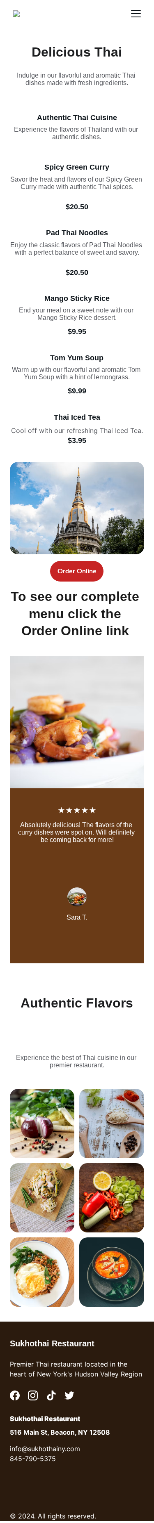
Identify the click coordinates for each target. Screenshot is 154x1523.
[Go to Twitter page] (69, 1395)
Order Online (77, 571)
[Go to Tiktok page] (51, 1395)
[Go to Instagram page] (33, 1395)
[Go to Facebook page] (15, 1395)
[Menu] (136, 13)
